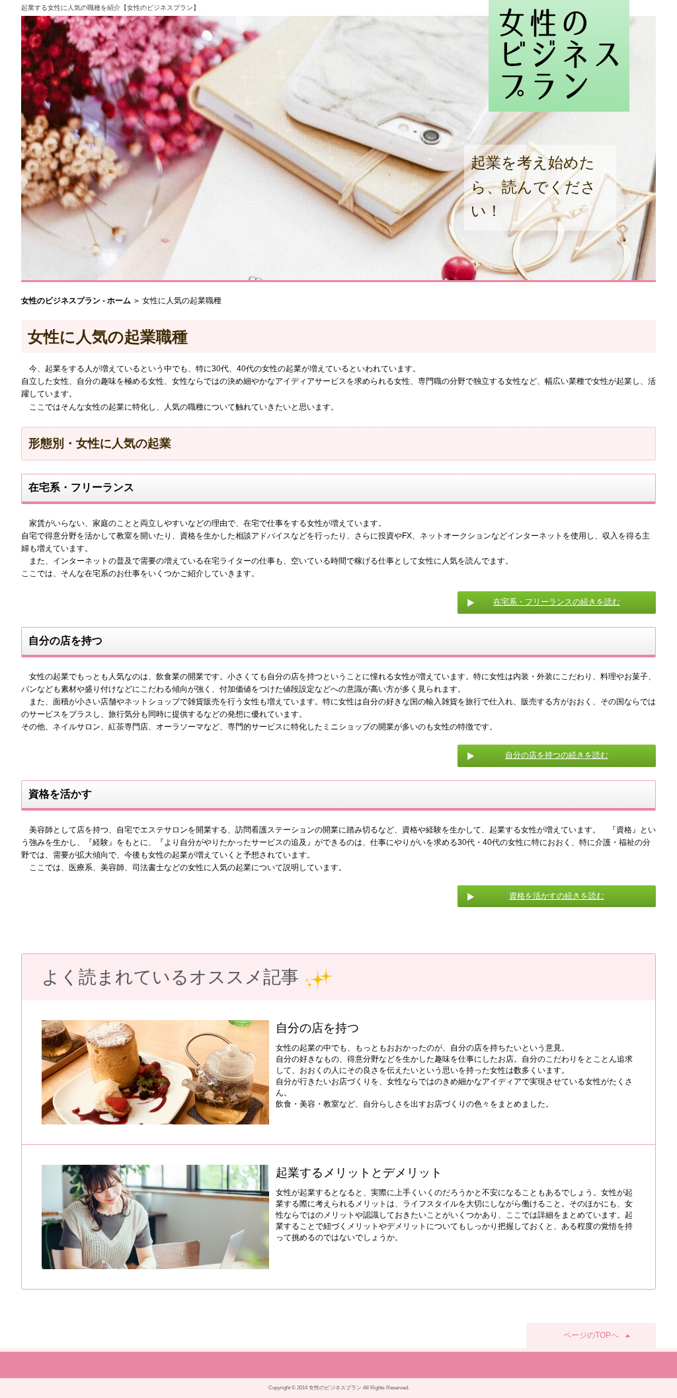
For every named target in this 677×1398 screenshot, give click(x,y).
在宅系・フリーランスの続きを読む (556, 602)
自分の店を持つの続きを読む (556, 755)
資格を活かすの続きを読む (556, 896)
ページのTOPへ (591, 1335)
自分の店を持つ (317, 1028)
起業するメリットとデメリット (359, 1172)
